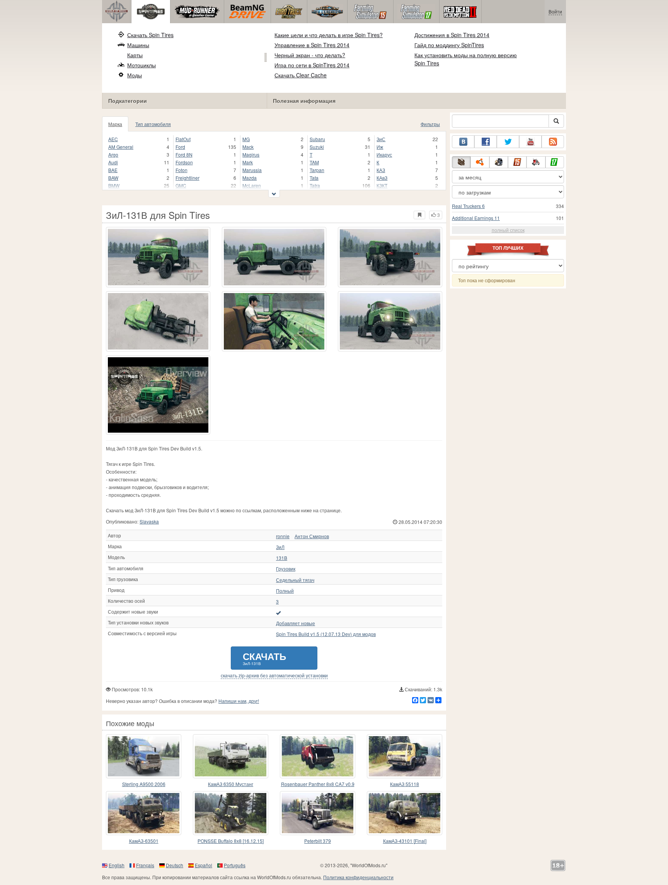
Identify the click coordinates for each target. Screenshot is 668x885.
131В (281, 558)
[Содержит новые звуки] (278, 612)
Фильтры (430, 124)
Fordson (184, 162)
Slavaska (149, 521)
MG (246, 139)
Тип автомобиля (153, 124)
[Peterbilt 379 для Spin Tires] (317, 813)
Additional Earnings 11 (476, 218)
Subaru (317, 139)
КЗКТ (382, 185)
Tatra (315, 185)
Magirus (250, 154)
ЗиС (381, 139)
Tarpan (317, 170)
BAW (113, 177)
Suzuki (317, 146)
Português (234, 865)
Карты (135, 55)
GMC (181, 185)
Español (203, 865)
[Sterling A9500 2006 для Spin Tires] (143, 756)
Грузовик (285, 569)
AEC (113, 139)
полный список (508, 230)
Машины (138, 45)
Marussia (252, 170)
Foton (181, 170)
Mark (247, 162)
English (116, 865)
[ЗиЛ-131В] (158, 395)
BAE (113, 170)
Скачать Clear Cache (300, 75)
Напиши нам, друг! (238, 700)
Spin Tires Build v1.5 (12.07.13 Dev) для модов (326, 634)
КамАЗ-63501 (143, 840)
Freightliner (187, 177)
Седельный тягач (295, 580)
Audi (113, 162)
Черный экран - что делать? (309, 55)
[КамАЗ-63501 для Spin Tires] (143, 813)
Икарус (384, 154)
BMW (113, 185)
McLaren (251, 185)
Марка (115, 124)
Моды (134, 75)
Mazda (249, 177)
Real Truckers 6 (468, 206)
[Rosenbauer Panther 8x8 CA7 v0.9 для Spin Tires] (317, 756)
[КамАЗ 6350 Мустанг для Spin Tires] (230, 756)
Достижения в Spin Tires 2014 (451, 35)
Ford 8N (184, 154)
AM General (120, 146)
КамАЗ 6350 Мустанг (230, 784)
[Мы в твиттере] (508, 141)
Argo (113, 154)
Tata (314, 177)
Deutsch (174, 865)
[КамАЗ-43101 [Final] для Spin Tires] (404, 813)
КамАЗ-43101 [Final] (404, 840)
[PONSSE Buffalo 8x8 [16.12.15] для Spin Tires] (230, 813)
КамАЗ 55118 (404, 784)
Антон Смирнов (312, 536)
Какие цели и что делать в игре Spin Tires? (328, 35)
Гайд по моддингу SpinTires (449, 45)
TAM (314, 162)
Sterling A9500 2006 (143, 784)
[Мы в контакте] (463, 141)
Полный (285, 591)
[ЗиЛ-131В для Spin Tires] (158, 257)
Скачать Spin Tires (150, 35)
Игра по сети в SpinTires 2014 (311, 65)
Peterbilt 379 (317, 840)
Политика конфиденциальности (358, 877)
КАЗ (381, 170)
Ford (180, 146)
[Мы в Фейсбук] (485, 141)
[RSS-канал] (553, 141)
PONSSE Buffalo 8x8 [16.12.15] (231, 840)
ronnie (283, 536)
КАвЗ (382, 177)
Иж (380, 146)
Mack (248, 146)
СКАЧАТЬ (264, 658)
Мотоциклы (141, 65)
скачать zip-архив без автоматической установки (274, 675)
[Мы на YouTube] (530, 141)
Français (145, 865)
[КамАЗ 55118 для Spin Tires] (404, 756)
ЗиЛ (280, 547)
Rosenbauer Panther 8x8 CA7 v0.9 (317, 784)
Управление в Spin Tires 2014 (311, 45)
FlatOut (183, 139)
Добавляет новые (295, 623)
